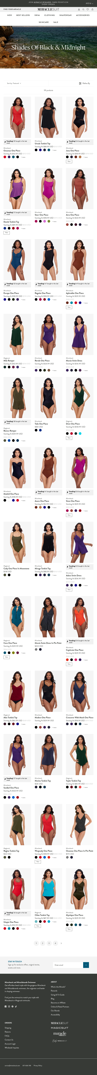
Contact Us (9, 1039)
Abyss (17, 440)
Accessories (83, 15)
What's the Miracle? (58, 986)
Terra (67, 224)
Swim (37, 15)
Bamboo (5, 440)
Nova (49, 575)
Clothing (49, 15)
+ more (23, 157)
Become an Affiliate (58, 1002)
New (9, 15)
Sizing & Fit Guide (57, 994)
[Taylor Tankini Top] (79, 754)
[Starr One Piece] (48, 188)
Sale (55, 22)
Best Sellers (23, 15)
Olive (13, 652)
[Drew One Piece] (79, 397)
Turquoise (36, 921)
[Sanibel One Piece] (17, 754)
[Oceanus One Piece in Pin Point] (79, 824)
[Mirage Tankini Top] (48, 542)
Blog (52, 998)
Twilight (40, 150)
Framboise (17, 228)
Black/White (36, 649)
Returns (8, 1031)
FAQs (7, 1035)
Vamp (71, 433)
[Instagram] (9, 1006)
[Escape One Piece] (17, 259)
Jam (17, 652)
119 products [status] (48, 90)
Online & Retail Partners (60, 1006)
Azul (5, 228)
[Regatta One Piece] (48, 259)
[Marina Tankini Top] (48, 754)
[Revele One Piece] (48, 334)
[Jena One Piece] (79, 117)
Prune (5, 724)
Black (17, 157)
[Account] (78, 9)
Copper (76, 157)
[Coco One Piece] (17, 616)
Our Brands (55, 1010)
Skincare (44, 22)
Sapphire (9, 440)
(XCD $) (88, 3)
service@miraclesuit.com (12, 1066)
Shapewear (66, 15)
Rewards (54, 990)
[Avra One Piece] (79, 188)
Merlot (13, 724)
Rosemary (5, 367)
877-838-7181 (27, 1066)
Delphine (49, 299)
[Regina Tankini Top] (17, 824)
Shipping (8, 1027)
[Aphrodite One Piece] (79, 259)
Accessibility (55, 1014)
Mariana (5, 652)
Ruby (44, 921)
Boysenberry (13, 367)
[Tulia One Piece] (48, 397)
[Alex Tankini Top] (17, 691)
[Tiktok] (16, 1006)
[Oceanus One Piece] (17, 117)
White (9, 500)
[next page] (61, 943)
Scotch (80, 157)
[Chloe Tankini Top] (48, 888)
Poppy (5, 157)
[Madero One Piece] (48, 691)
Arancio (67, 659)
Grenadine (44, 299)
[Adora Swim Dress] (79, 542)
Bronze (49, 370)
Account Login (10, 1043)
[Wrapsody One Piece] (48, 824)
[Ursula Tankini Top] (48, 117)
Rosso (76, 659)
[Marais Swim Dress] (79, 334)
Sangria (80, 370)
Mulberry (9, 157)
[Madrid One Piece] (17, 467)
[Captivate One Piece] (79, 616)
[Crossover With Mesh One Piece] (79, 691)
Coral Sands (80, 787)
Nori (13, 299)
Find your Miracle (12, 9)
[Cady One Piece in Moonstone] (17, 542)
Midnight (44, 150)
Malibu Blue (80, 433)
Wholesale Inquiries (12, 1047)
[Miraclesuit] (49, 9)
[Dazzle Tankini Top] (17, 188)
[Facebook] (6, 1006)
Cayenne (13, 228)
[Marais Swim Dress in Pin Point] (48, 616)
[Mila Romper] (17, 334)
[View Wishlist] (88, 9)
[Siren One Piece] (79, 467)
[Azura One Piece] (48, 467)
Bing (76, 224)
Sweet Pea (49, 221)
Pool (49, 921)
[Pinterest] (12, 1006)
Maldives (71, 302)
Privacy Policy (38, 1066)
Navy (17, 724)
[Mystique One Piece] (79, 888)
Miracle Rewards (42, 2)
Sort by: (13, 83)
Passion (17, 367)
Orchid (44, 221)
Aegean (13, 157)
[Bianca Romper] (17, 397)
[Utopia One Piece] (17, 888)
